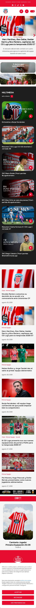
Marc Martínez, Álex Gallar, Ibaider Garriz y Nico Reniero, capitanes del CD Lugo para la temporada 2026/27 (18, 42)
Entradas (18, 2)
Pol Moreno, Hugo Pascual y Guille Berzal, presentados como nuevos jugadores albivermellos (16, 480)
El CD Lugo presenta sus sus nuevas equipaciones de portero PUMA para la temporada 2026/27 (17, 442)
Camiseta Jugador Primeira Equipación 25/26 (18, 543)
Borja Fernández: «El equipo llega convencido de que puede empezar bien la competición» (16, 405)
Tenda (29, 2)
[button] (21, 11)
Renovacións (8, 2)
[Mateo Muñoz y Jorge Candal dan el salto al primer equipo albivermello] (18, 353)
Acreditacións (24, 2)
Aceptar (18, 592)
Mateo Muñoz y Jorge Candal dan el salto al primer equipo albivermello (17, 369)
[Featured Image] (18, 110)
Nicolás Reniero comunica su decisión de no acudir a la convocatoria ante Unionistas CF (16, 296)
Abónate (14, 2)
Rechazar (18, 598)
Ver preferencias (18, 603)
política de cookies (26, 580)
